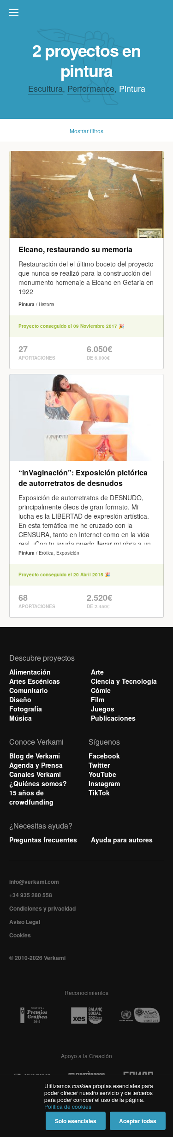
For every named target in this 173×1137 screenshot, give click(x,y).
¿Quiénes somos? (38, 783)
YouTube (102, 774)
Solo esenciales (75, 1121)
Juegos (102, 708)
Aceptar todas (137, 1121)
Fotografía (25, 708)
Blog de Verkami (34, 755)
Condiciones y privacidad (42, 908)
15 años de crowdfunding (31, 797)
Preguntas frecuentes (43, 839)
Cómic (101, 690)
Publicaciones (113, 717)
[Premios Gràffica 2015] (33, 1015)
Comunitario (28, 690)
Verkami (87, 15)
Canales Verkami (35, 774)
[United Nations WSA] (139, 1015)
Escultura (45, 88)
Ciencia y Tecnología (124, 681)
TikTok (99, 792)
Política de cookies (67, 1106)
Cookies (20, 935)
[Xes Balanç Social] (86, 1015)
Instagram (104, 783)
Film (97, 699)
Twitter (99, 765)
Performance (90, 88)
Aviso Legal (24, 922)
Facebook (104, 755)
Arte (97, 671)
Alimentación (30, 671)
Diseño (20, 699)
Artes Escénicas (34, 681)
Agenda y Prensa (36, 765)
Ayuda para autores (122, 839)
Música (20, 717)
